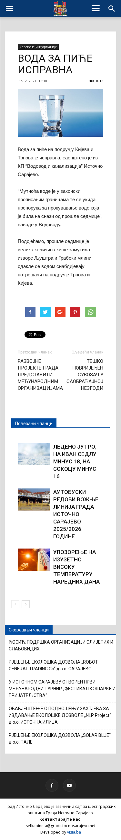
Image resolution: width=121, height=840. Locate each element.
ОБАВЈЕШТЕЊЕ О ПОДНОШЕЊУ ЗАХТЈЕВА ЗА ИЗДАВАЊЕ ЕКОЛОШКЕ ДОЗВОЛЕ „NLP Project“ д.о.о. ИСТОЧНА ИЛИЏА (60, 715)
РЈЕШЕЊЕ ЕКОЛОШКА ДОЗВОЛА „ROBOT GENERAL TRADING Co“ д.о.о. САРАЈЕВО (53, 665)
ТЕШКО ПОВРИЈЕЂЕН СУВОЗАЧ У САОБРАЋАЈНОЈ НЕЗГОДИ (84, 374)
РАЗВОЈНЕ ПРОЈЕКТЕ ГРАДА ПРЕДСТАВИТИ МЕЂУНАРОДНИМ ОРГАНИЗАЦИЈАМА (40, 374)
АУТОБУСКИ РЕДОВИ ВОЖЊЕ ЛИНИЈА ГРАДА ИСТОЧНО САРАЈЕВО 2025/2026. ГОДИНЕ (75, 514)
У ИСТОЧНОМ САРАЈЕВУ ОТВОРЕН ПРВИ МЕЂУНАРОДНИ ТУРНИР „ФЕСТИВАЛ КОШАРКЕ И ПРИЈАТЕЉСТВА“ (62, 688)
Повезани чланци (34, 423)
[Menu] (95, 8)
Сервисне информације (38, 47)
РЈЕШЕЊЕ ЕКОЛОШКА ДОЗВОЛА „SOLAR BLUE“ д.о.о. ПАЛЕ (60, 739)
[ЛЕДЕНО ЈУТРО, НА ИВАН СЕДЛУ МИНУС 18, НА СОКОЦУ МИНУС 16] (34, 454)
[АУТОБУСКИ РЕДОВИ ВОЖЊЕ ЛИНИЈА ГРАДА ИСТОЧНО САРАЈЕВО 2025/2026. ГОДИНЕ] (34, 499)
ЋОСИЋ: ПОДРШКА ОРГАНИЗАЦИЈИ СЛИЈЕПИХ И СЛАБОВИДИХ (61, 645)
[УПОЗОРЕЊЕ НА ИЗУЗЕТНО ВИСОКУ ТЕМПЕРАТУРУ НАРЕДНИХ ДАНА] (34, 560)
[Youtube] (69, 785)
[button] (112, 8)
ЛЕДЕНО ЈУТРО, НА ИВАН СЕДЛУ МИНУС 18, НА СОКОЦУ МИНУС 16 (74, 461)
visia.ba (74, 832)
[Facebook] (51, 785)
